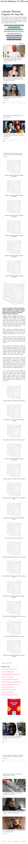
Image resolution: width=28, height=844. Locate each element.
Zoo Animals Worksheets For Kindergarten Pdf (12, 682)
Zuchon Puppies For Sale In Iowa (9, 689)
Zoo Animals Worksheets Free (8, 687)
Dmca (4, 841)
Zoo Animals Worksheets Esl (8, 671)
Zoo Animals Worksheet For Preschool (10, 679)
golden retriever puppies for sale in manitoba (14, 25)
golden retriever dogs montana (14, 33)
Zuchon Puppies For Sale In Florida (9, 669)
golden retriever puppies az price (14, 39)
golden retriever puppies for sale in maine (14, 29)
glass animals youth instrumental (14, 37)
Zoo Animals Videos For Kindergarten (10, 694)
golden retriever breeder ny (14, 27)
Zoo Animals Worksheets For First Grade (10, 684)
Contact (9, 841)
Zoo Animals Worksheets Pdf (8, 692)
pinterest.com (9, 663)
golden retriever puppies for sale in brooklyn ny (14, 31)
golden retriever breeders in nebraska (14, 35)
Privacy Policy (16, 841)
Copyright (23, 841)
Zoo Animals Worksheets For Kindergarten (11, 674)
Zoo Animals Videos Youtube (8, 676)
